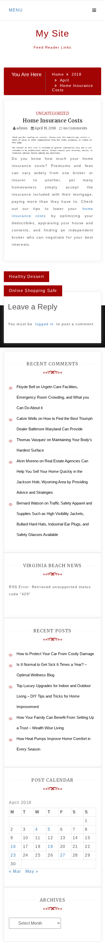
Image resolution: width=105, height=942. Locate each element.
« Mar (15, 871)
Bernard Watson (30, 503)
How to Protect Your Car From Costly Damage (55, 654)
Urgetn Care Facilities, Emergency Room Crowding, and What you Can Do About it (53, 397)
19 (50, 846)
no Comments (74, 128)
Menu (16, 10)
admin (22, 128)
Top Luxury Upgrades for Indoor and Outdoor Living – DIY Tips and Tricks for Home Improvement (54, 696)
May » (31, 871)
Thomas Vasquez (31, 440)
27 (62, 855)
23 (13, 855)
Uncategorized (52, 113)
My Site (52, 33)
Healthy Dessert (26, 276)
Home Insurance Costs (53, 120)
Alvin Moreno (27, 461)
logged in (44, 324)
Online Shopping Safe (33, 290)
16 (13, 846)
